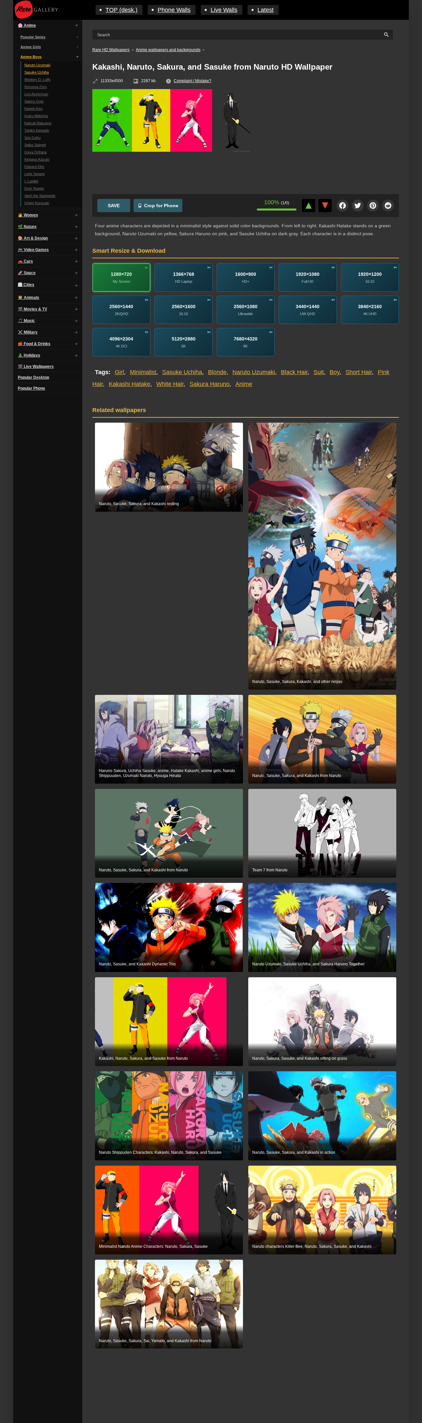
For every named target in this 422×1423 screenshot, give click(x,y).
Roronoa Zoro (35, 87)
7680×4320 (245, 338)
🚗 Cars (25, 261)
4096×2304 (121, 338)
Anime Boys (31, 57)
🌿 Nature (27, 226)
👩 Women (28, 215)
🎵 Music (26, 320)
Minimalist (143, 372)
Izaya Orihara (35, 152)
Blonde (217, 372)
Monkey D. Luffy (37, 79)
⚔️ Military (28, 332)
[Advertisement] (329, 137)
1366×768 (183, 274)
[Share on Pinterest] (373, 205)
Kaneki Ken (33, 109)
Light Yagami (34, 174)
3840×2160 (370, 306)
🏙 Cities (26, 284)
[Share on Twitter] (358, 205)
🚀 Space (27, 273)
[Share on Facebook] (342, 205)
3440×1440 (307, 306)
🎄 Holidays (29, 355)
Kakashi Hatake (129, 384)
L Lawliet (31, 181)
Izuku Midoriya (36, 116)
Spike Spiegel (35, 145)
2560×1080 (245, 306)
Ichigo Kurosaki (36, 203)
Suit (319, 372)
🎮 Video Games (33, 249)
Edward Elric (34, 167)
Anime (243, 384)
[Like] (308, 205)
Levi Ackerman (36, 94)
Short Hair (359, 372)
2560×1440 (121, 306)
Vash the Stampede (39, 196)
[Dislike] (325, 205)
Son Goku (32, 138)
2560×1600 (184, 306)
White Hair (170, 384)
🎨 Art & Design (33, 238)
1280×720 (121, 274)
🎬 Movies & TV (32, 309)
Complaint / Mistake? (192, 81)
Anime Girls (30, 47)
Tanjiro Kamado (36, 130)
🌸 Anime (27, 25)
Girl (119, 372)
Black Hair (294, 372)
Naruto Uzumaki (37, 65)
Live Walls (224, 10)
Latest (265, 10)
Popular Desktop (33, 377)
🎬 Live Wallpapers (36, 366)
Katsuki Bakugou (37, 123)
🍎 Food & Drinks (34, 343)
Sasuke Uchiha (36, 72)
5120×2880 (184, 338)
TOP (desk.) (121, 10)
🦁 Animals (28, 297)
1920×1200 (370, 274)
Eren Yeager (34, 188)
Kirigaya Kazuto (36, 159)
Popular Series (32, 37)
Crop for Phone (161, 205)
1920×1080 (307, 274)
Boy (335, 372)
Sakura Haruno (209, 384)
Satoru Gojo (34, 101)
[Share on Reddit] (388, 205)
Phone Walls (174, 10)
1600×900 (245, 274)
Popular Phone (31, 388)
